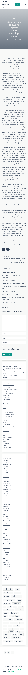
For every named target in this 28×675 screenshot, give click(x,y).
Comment (5, 317)
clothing (9, 600)
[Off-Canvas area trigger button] (25, 4)
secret (10, 626)
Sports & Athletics (7, 437)
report (5, 623)
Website (5, 342)
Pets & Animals (7, 429)
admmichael (11, 39)
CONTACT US (8, 666)
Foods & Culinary (7, 406)
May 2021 (5, 533)
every (5, 606)
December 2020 (7, 543)
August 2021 (6, 527)
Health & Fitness (7, 410)
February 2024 (6, 504)
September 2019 (7, 575)
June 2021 (5, 531)
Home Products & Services (9, 414)
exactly (9, 606)
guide (5, 613)
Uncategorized (6, 443)
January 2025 (6, 481)
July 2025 (5, 468)
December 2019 (7, 569)
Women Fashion (7, 449)
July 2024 (5, 493)
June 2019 (5, 581)
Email (4, 338)
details (19, 600)
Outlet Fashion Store (5, 4)
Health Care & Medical (8, 412)
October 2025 (6, 462)
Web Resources (7, 447)
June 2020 (5, 556)
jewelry (14, 613)
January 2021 (6, 541)
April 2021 (5, 535)
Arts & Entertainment (8, 385)
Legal (4, 418)
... (13, 277)
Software (5, 435)
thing (22, 628)
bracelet (17, 593)
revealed (14, 623)
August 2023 (6, 508)
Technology (6, 439)
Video (4, 445)
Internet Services (7, 416)
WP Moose (11, 671)
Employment (6, 395)
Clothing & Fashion (8, 393)
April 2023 (5, 516)
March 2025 (6, 477)
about (8, 589)
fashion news (6, 397)
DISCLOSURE (15, 666)
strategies (16, 628)
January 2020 (6, 566)
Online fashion (7, 424)
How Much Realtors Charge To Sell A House (14, 364)
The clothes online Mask (9, 272)
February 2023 (6, 521)
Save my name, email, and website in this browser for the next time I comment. (12, 348)
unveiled (20, 634)
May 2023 (5, 514)
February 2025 (6, 479)
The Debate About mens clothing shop (13, 283)
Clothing (5, 391)
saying (5, 626)
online (8, 619)
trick (17, 631)
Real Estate (6, 431)
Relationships (6, 433)
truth (22, 631)
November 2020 (7, 546)
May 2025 (5, 472)
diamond (7, 604)
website (16, 637)
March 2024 (6, 502)
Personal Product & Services (10, 426)
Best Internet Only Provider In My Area (13, 366)
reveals (21, 623)
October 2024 (6, 487)
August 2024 (6, 491)
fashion (19, 609)
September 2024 (7, 489)
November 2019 (7, 571)
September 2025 (7, 464)
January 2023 (6, 523)
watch (6, 637)
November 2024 (7, 485)
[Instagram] (12, 652)
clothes (16, 596)
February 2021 (6, 539)
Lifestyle (5, 420)
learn (5, 616)
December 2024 (7, 483)
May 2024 (5, 498)
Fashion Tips (6, 401)
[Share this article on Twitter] (8, 249)
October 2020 (6, 548)
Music (4, 422)
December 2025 (7, 458)
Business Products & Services (10, 389)
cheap (6, 596)
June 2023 (5, 512)
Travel (4, 441)
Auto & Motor (6, 387)
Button (17, 4)
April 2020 (5, 560)
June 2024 (5, 495)
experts (15, 606)
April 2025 (5, 475)
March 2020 (6, 562)
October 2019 (6, 573)
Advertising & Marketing (9, 383)
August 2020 (6, 552)
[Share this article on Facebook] (3, 249)
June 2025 (5, 470)
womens (18, 641)
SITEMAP (21, 666)
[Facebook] (5, 652)
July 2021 (5, 529)
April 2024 (5, 500)
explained (21, 606)
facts (12, 609)
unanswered (7, 634)
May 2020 (5, 558)
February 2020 (6, 564)
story (10, 628)
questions (19, 619)
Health (4, 408)
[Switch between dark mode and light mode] (21, 4)
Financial (5, 404)
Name (4, 333)
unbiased (14, 634)
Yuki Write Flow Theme (18, 670)
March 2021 (6, 537)
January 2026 (6, 456)
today (11, 631)
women (8, 641)
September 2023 (7, 506)
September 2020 (7, 550)
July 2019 (5, 579)
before (17, 589)
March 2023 (6, 518)
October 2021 (6, 525)
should (16, 626)
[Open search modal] (23, 4)
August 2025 (6, 466)
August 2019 (6, 577)
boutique (7, 593)
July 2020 (5, 554)
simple (5, 628)
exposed (6, 609)
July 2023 (5, 510)
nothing (17, 616)
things (5, 631)
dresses (16, 604)
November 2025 (7, 460)
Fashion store (6, 399)
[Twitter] (8, 652)
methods (12, 616)
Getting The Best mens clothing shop (13, 295)
